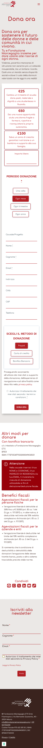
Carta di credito (21, 353)
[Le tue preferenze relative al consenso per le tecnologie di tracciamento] (4, 744)
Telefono (10, 313)
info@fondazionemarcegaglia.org (16, 722)
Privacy (5, 737)
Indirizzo (10, 279)
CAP (8, 302)
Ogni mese (20, 199)
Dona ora (21, 407)
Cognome (11, 257)
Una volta (20, 191)
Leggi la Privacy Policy (11, 665)
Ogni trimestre (21, 206)
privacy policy (25, 384)
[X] (19, 587)
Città (8, 290)
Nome (9, 246)
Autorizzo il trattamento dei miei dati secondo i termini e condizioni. (22, 394)
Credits (12, 737)
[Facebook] (9, 587)
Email (9, 268)
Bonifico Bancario (21, 361)
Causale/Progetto (14, 235)
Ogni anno (20, 214)
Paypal (21, 346)
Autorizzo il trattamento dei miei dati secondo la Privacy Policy (23, 657)
